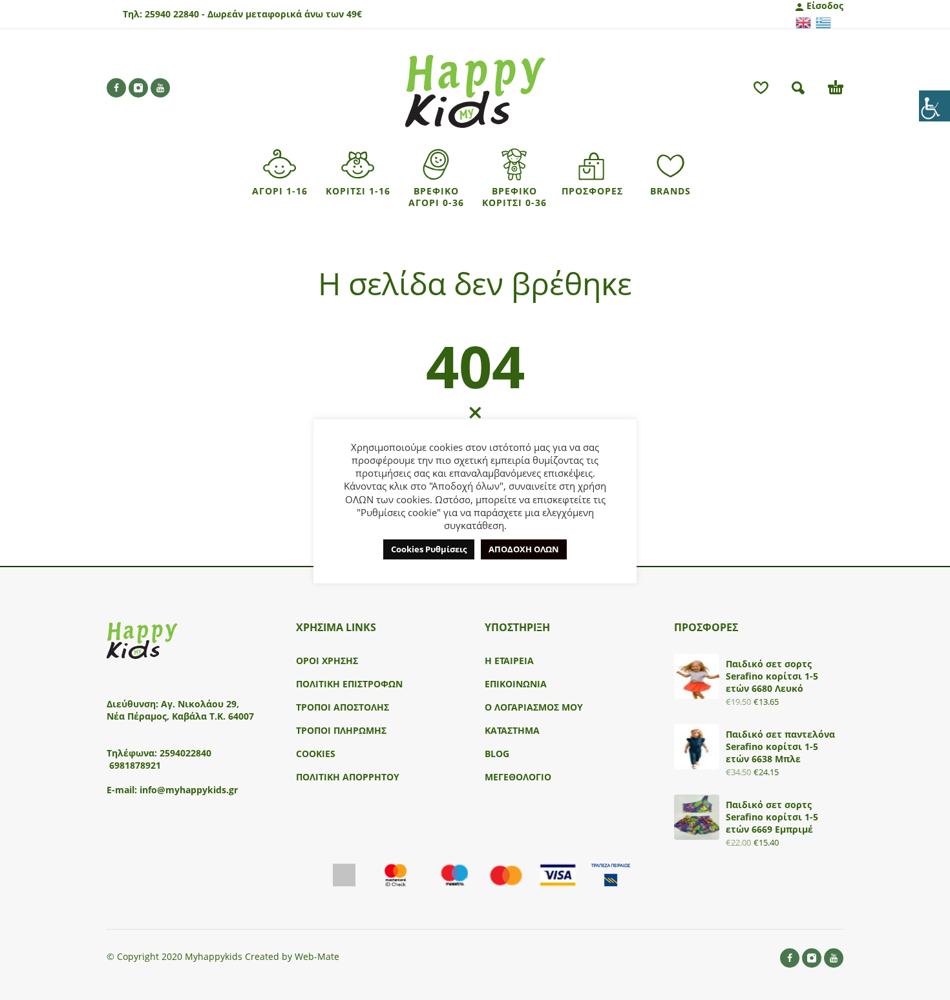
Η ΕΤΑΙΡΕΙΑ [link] (509, 660)
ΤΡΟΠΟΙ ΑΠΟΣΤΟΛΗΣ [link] (342, 707)
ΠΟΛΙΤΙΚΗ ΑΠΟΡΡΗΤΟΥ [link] (347, 777)
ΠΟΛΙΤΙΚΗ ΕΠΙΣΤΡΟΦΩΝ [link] (349, 684)
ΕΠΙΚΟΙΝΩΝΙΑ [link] (516, 684)
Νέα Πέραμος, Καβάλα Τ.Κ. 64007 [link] (182, 716)
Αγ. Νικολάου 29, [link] (200, 704)
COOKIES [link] (315, 753)
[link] (934, 105)
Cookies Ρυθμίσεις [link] (429, 549)
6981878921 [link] (135, 765)
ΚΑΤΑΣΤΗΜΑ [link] (512, 730)
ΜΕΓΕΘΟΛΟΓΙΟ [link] (518, 777)
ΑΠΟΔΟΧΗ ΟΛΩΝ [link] (524, 549)
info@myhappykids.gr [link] (189, 790)
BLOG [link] (497, 753)
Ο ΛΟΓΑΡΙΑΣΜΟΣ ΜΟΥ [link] (534, 707)
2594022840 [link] (185, 753)
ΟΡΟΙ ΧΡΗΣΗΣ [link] (327, 660)
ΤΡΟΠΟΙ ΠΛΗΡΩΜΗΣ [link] (341, 730)
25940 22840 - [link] (174, 14)
